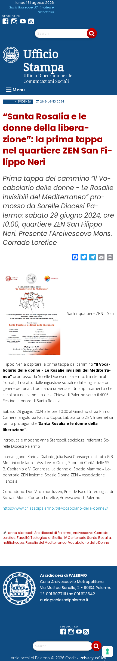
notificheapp (13, 542)
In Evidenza (22, 102)
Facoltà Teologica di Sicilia (39, 537)
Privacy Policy (92, 657)
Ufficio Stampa (43, 60)
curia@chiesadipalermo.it (64, 600)
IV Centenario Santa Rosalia (87, 537)
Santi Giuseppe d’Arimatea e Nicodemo (31, 9)
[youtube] (24, 21)
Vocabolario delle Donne (88, 542)
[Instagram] (15, 21)
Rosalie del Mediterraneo (46, 542)
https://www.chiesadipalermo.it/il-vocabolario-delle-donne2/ (55, 508)
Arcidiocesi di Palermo (52, 532)
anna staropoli (20, 532)
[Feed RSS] (32, 21)
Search (92, 33)
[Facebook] (6, 21)
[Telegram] (41, 21)
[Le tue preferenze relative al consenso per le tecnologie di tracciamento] (107, 651)
